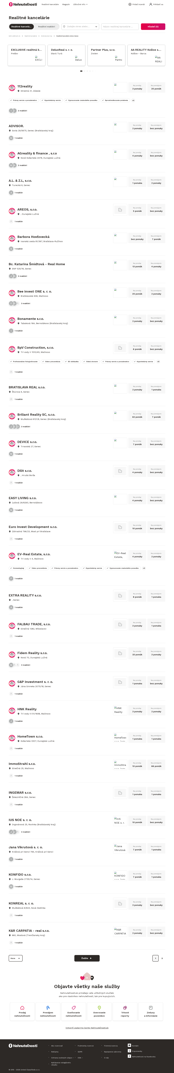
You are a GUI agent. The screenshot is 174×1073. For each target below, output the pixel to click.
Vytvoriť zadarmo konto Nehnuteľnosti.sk (87, 1028)
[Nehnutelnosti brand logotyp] (23, 4)
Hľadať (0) (153, 26)
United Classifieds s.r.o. (30, 1070)
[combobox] (78, 26)
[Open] (96, 27)
